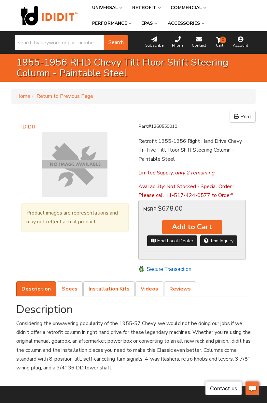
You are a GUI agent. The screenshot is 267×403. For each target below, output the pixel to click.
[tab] (36, 288)
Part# (144, 126)
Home (23, 96)
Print (245, 116)
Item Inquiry (220, 241)
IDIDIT (29, 126)
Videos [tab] (149, 288)
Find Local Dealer (174, 241)
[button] (71, 42)
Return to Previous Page (64, 96)
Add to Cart (192, 227)
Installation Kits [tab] (109, 288)
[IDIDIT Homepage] (49, 15)
